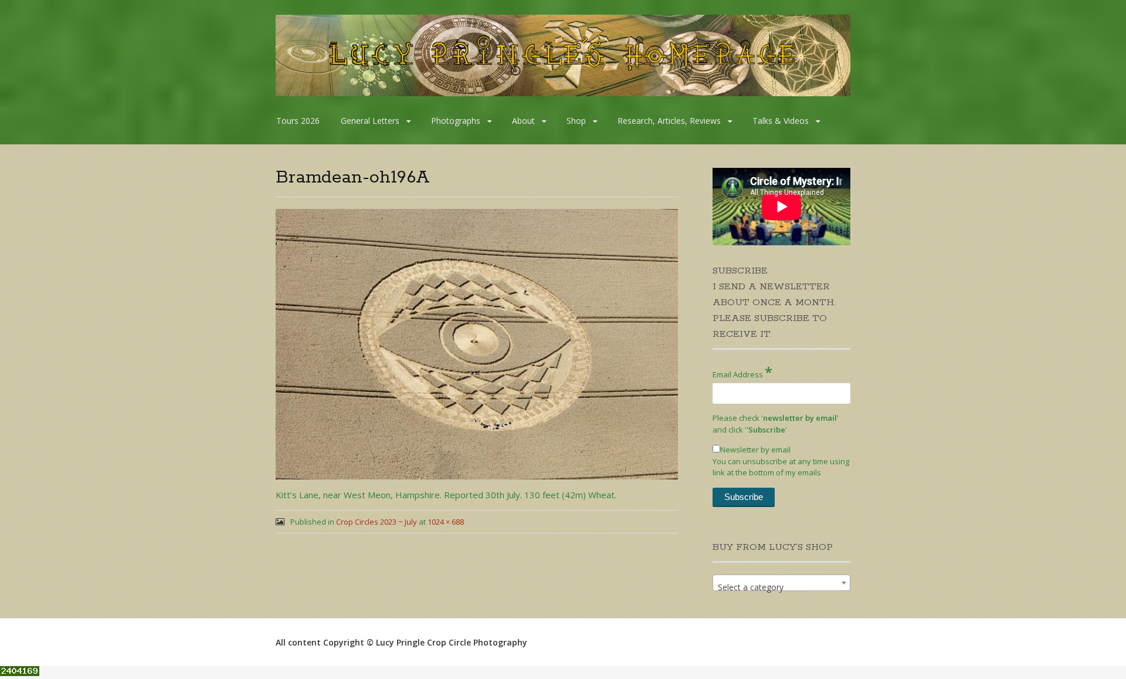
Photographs (455, 120)
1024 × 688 (446, 521)
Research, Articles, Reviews (669, 120)
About (523, 120)
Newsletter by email (755, 449)
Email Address (742, 371)
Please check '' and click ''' (776, 424)
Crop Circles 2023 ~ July (376, 521)
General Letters (370, 120)
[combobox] (781, 583)
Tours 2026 (298, 120)
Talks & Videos (780, 120)
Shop (576, 120)
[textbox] (781, 587)
